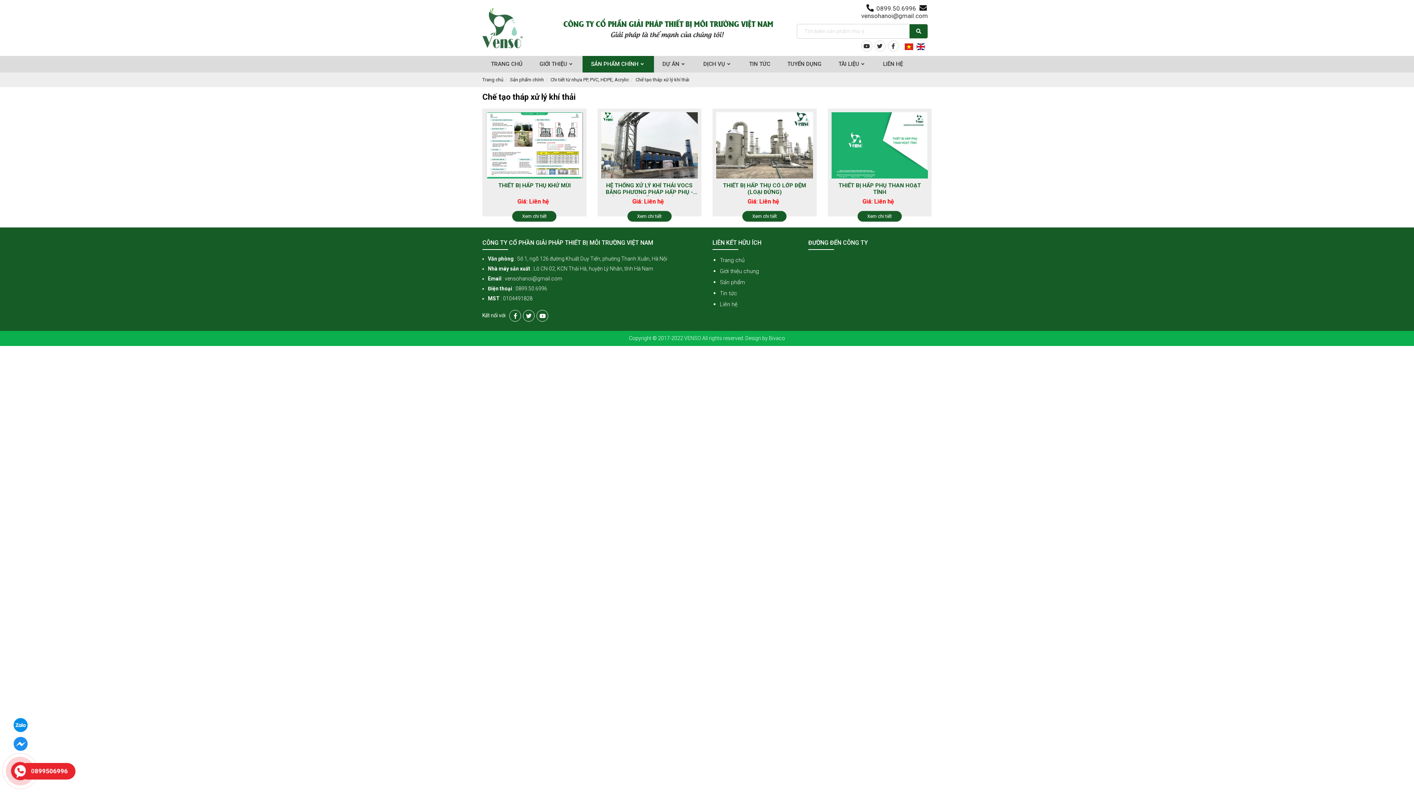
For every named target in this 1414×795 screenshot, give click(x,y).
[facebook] (20, 744)
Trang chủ (492, 79)
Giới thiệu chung (739, 271)
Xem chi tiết (534, 216)
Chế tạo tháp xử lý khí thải (662, 79)
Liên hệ (729, 304)
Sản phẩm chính (527, 79)
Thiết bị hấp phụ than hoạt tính (879, 188)
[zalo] (20, 725)
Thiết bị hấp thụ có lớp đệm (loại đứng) (764, 188)
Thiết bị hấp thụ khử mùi (534, 185)
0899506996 (49, 771)
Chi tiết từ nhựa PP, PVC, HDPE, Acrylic (590, 79)
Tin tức (728, 293)
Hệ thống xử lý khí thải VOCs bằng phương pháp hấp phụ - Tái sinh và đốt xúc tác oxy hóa (649, 195)
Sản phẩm (732, 282)
